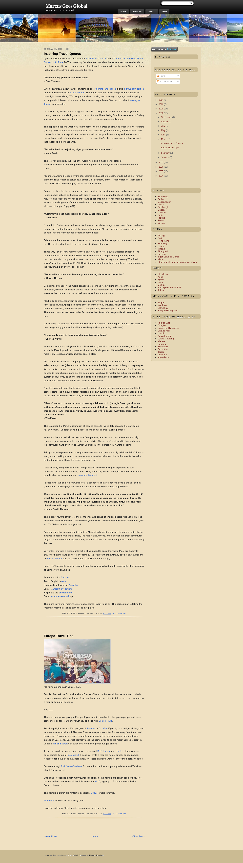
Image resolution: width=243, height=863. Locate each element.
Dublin (161, 204)
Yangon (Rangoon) (168, 310)
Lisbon (161, 209)
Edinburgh (163, 207)
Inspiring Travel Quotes (62, 53)
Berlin (161, 199)
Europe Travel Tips (58, 636)
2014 (161, 100)
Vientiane (162, 354)
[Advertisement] (82, 627)
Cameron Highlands (168, 328)
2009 (161, 108)
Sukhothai (163, 349)
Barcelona (163, 196)
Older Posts (138, 836)
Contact (151, 11)
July (163, 126)
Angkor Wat (164, 322)
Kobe (160, 277)
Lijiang (161, 246)
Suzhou (162, 254)
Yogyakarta (163, 357)
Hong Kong (163, 240)
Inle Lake (162, 305)
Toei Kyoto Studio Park (169, 287)
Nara (160, 282)
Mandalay (163, 307)
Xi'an (160, 259)
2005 (161, 171)
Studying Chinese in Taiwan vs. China (177, 262)
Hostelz (120, 751)
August (165, 121)
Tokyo (161, 290)
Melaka (161, 341)
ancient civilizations (62, 588)
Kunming (162, 243)
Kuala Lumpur (165, 336)
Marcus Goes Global (66, 6)
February (165, 153)
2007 (161, 162)
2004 (161, 176)
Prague (161, 217)
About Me (137, 11)
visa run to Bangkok (87, 475)
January (165, 157)
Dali (160, 238)
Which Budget (60, 743)
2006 (161, 167)
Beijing (161, 235)
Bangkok (162, 325)
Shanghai (163, 251)
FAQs (164, 11)
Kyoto (161, 279)
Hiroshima (163, 274)
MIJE (97, 781)
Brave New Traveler (95, 58)
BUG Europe (104, 751)
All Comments (166, 81)
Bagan (161, 302)
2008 (161, 113)
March (164, 139)
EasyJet (103, 728)
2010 (161, 104)
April (163, 134)
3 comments (119, 613)
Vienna (161, 223)
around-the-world (60, 596)
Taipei (161, 352)
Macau (161, 248)
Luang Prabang (166, 338)
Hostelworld (72, 755)
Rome (161, 220)
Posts (162, 76)
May (163, 130)
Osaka (161, 284)
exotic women (77, 92)
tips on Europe (54, 558)
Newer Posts (50, 836)
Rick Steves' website (71, 766)
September (166, 117)
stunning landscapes (105, 88)
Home (123, 11)
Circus (94, 792)
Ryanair (91, 728)
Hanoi (161, 333)
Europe (65, 577)
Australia (73, 585)
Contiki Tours (105, 720)
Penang (162, 344)
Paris (160, 215)
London (162, 212)
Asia (63, 581)
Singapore (163, 346)
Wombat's (49, 800)
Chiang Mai (164, 330)
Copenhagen (164, 202)
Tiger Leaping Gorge (168, 256)
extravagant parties (134, 88)
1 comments (119, 813)
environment (65, 592)
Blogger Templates (96, 855)
